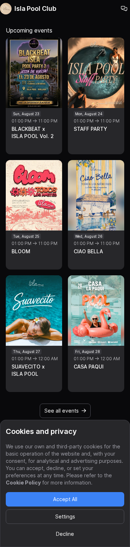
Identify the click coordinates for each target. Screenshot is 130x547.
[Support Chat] (124, 8)
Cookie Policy (23, 482)
